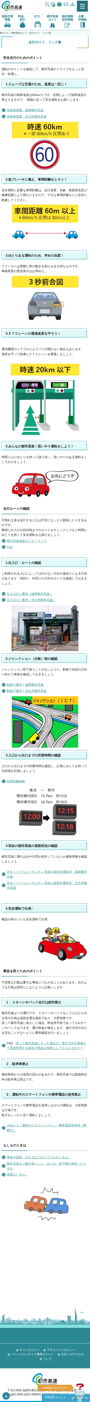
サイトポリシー (30, 1350)
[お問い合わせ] (66, 4)
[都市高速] (12, 10)
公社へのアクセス (72, 1354)
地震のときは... (17, 1174)
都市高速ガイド (19, 33)
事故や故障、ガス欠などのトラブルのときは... (39, 1157)
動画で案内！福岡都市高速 (25, 684)
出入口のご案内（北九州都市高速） (31, 600)
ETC (37, 16)
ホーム (5, 33)
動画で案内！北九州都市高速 (27, 691)
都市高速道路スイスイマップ (27, 541)
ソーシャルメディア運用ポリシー (32, 1354)
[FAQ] (59, 4)
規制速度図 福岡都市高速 (25, 110)
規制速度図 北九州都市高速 (27, 116)
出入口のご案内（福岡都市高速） (30, 594)
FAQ (10, 547)
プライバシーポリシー (61, 1350)
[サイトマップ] (72, 4)
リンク (47, 1358)
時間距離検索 (16, 781)
